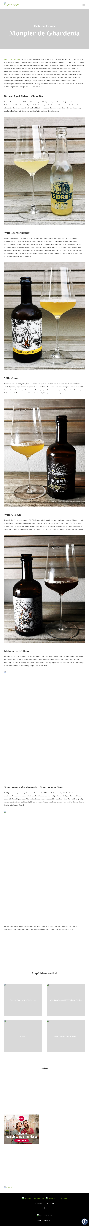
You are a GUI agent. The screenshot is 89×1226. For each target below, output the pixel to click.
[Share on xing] (53, 945)
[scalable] (8, 1187)
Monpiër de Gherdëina (12, 59)
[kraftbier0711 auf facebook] (56, 1198)
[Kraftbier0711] (11, 4)
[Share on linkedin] (44, 945)
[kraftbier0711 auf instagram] (33, 1198)
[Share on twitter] (35, 945)
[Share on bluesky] (50, 945)
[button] (83, 4)
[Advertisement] (21, 1092)
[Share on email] (56, 945)
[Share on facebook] (32, 945)
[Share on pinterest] (41, 945)
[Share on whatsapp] (47, 945)
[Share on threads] (38, 945)
